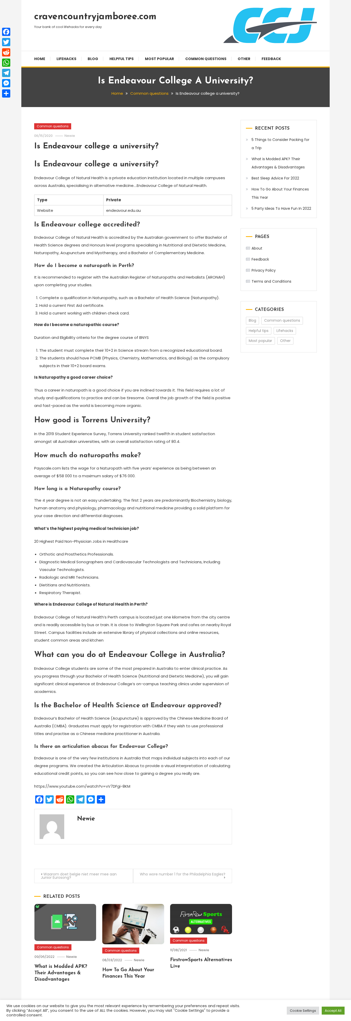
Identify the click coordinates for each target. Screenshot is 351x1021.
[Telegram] (6, 73)
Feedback (271, 58)
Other (244, 58)
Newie (69, 135)
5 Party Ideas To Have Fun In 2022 (281, 208)
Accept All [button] (333, 1010)
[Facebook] (6, 32)
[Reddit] (6, 52)
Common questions (205, 58)
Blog (93, 58)
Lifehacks (66, 58)
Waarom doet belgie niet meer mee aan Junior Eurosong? (79, 876)
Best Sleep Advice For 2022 (275, 178)
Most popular (159, 58)
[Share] (6, 93)
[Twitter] (6, 42)
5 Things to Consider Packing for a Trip (280, 143)
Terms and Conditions (271, 281)
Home (39, 58)
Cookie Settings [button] (303, 1010)
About (257, 248)
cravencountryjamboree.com (95, 17)
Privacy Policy (264, 270)
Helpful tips (121, 58)
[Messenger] (6, 83)
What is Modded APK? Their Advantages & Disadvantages (60, 973)
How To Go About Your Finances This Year (280, 193)
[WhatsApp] (6, 63)
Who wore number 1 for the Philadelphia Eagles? (182, 874)
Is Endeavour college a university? (96, 146)
